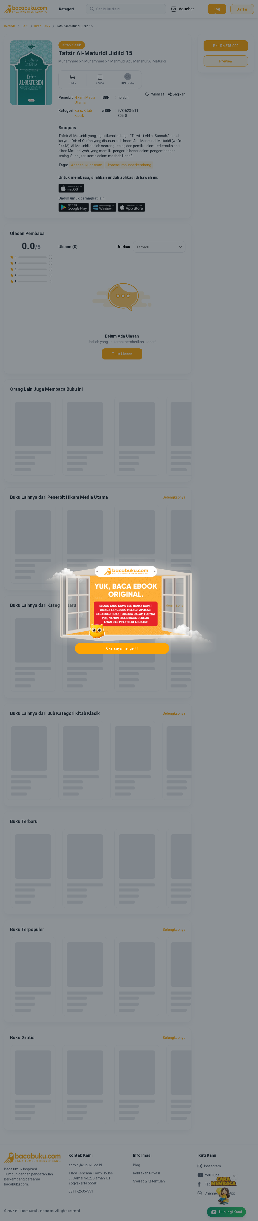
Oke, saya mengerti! (122, 648)
